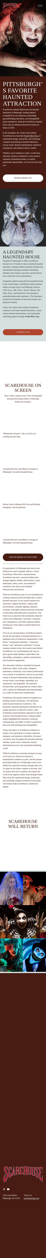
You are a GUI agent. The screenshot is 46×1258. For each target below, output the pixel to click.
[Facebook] (4, 1189)
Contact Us (23, 332)
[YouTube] (8, 1189)
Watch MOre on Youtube (23, 557)
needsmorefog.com (31, 1198)
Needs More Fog (31, 136)
